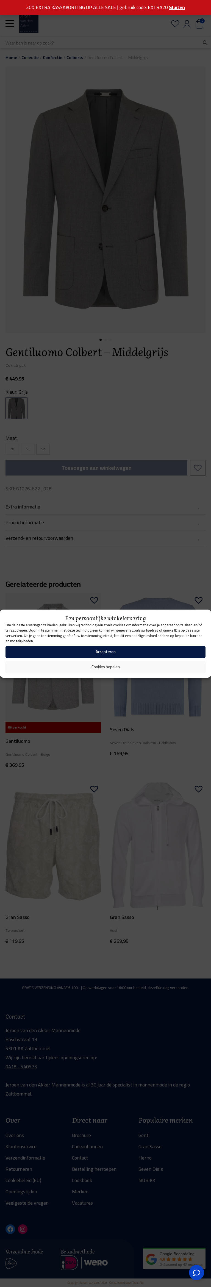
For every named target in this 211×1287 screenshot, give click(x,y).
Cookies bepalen (105, 667)
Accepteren (106, 652)
